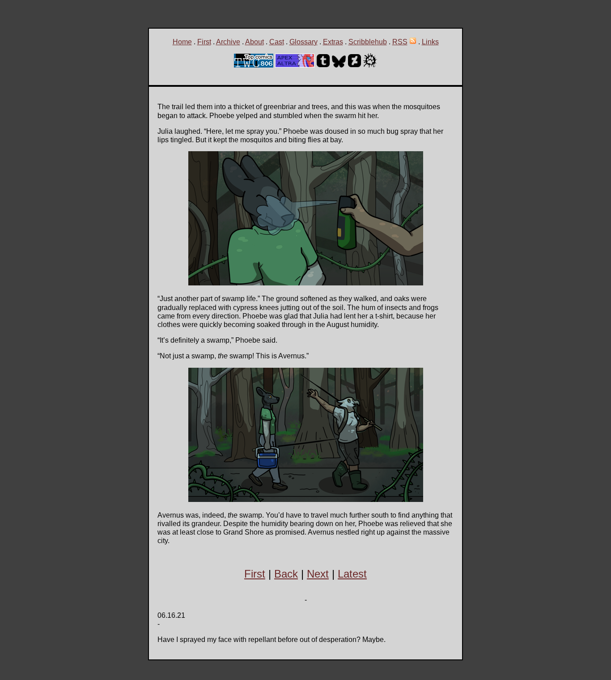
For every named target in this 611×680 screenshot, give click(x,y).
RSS (399, 42)
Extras (333, 42)
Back (286, 574)
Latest (352, 574)
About (254, 42)
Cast (276, 42)
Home (182, 42)
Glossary (303, 42)
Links (430, 42)
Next (318, 574)
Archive (228, 42)
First (204, 42)
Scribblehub (367, 42)
